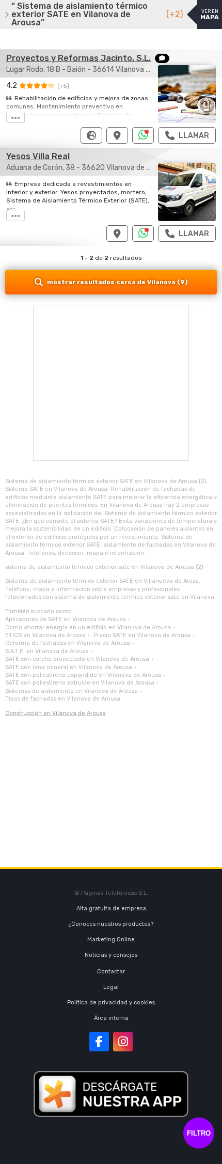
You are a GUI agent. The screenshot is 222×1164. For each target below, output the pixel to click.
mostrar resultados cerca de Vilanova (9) (117, 282)
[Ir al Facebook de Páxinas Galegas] (99, 1041)
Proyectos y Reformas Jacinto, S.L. (78, 58)
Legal (111, 987)
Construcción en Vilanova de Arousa (55, 713)
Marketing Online (111, 939)
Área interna (111, 1018)
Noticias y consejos (111, 955)
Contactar (111, 971)
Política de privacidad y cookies (111, 1002)
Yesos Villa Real (38, 156)
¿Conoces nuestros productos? (111, 924)
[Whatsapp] (143, 135)
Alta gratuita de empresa (111, 908)
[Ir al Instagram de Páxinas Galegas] (123, 1041)
